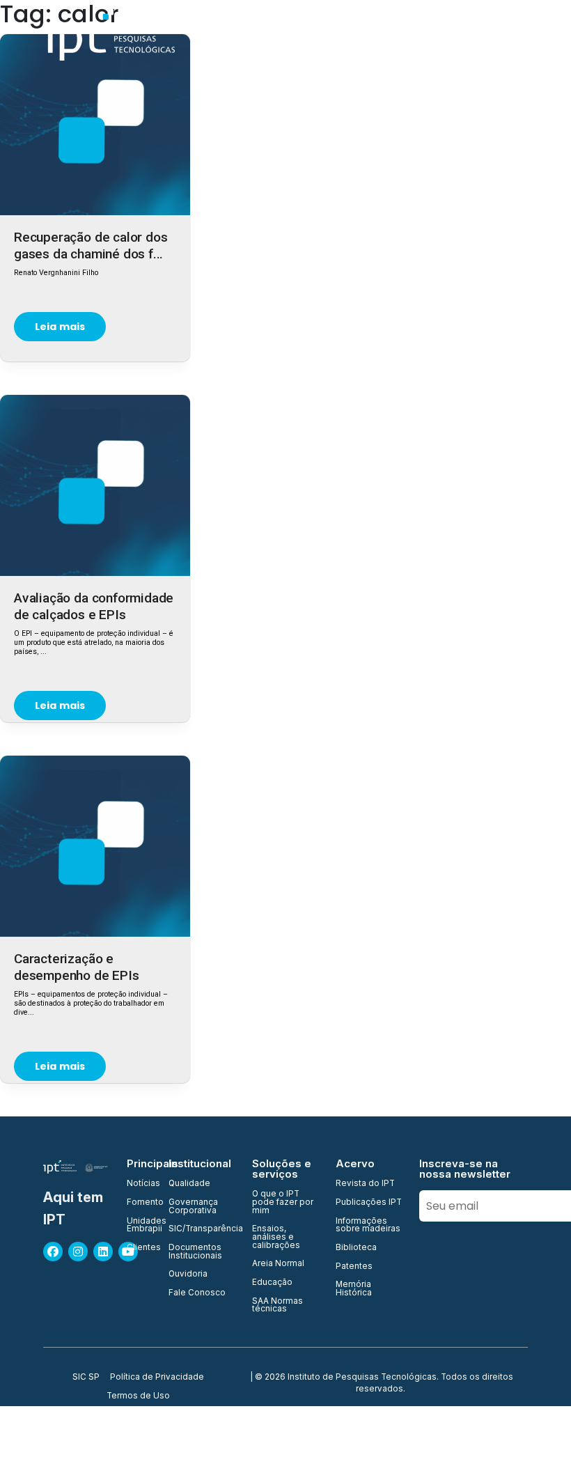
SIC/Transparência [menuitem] (202, 1229)
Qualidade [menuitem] (189, 1184)
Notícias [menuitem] (139, 1184)
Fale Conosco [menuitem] (197, 1293)
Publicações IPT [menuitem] (369, 1203)
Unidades (361, 34)
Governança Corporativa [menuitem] (193, 1207)
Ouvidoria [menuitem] (188, 1274)
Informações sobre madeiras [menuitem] (368, 1225)
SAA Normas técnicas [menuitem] (277, 1305)
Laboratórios (491, 34)
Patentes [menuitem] (354, 1267)
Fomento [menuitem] (139, 1203)
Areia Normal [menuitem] (278, 1264)
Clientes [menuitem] (139, 1248)
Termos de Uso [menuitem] (138, 1396)
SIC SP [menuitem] (86, 1377)
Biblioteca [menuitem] (356, 1248)
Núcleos (422, 34)
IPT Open (299, 34)
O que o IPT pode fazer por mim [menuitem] (282, 1202)
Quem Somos (227, 34)
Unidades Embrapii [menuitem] (139, 1225)
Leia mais (60, 327)
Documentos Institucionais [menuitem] (195, 1252)
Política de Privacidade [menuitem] (157, 1377)
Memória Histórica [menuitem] (354, 1289)
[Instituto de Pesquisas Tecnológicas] (109, 35)
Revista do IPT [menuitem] (365, 1184)
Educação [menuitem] (272, 1283)
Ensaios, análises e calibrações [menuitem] (276, 1237)
